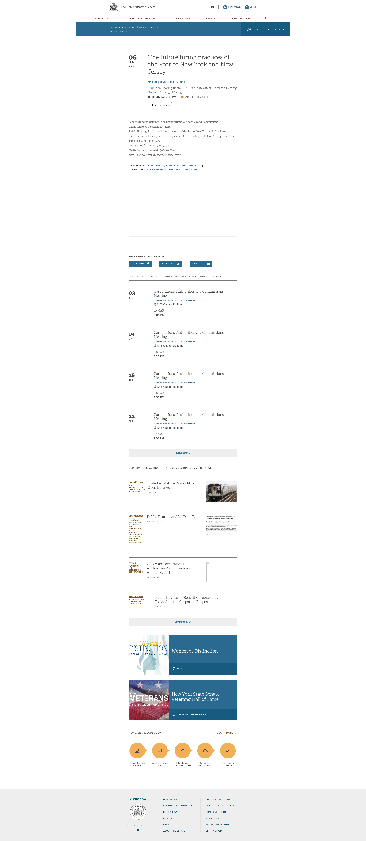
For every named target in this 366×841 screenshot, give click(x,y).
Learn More (225, 733)
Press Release (136, 482)
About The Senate (242, 18)
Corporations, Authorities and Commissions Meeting (189, 293)
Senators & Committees (143, 18)
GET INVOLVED (214, 831)
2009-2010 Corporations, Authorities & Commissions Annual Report (169, 568)
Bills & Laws (182, 18)
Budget (167, 818)
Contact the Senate (218, 799)
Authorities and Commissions (183, 166)
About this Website (218, 825)
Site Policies (214, 818)
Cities (131, 519)
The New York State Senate (138, 7)
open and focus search (266, 19)
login (253, 7)
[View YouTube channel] (212, 7)
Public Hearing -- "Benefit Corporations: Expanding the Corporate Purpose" (186, 599)
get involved (235, 7)
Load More (181, 453)
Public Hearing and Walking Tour (173, 517)
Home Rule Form (216, 812)
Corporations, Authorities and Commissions (173, 169)
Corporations (156, 166)
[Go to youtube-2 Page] (138, 830)
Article (132, 562)
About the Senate (174, 831)
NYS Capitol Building (170, 304)
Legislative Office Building (168, 81)
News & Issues (103, 18)
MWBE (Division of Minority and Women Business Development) (136, 539)
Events (210, 18)
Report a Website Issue (220, 806)
